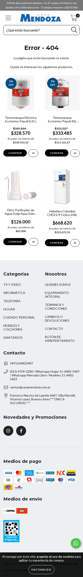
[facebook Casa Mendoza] (21, 431)
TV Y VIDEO (12, 284)
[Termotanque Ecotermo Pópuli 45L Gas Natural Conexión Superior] (75, 153)
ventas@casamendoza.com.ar (30, 387)
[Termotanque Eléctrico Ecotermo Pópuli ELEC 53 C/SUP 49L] (33, 153)
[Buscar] (74, 30)
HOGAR (9, 309)
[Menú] (8, 18)
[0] (73, 19)
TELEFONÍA (11, 301)
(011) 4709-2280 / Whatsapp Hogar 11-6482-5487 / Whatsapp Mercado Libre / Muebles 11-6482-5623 (44, 375)
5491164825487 (21, 363)
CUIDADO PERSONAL (19, 317)
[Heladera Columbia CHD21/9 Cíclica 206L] (75, 243)
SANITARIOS (12, 337)
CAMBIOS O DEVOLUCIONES (57, 318)
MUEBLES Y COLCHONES (12, 327)
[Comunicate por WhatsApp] (76, 543)
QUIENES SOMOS (58, 284)
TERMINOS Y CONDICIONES (56, 306)
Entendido (41, 569)
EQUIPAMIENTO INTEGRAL (57, 294)
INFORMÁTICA (14, 293)
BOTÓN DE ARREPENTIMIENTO (60, 338)
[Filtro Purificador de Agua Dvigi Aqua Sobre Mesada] (33, 242)
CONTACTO (54, 329)
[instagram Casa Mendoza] (8, 431)
